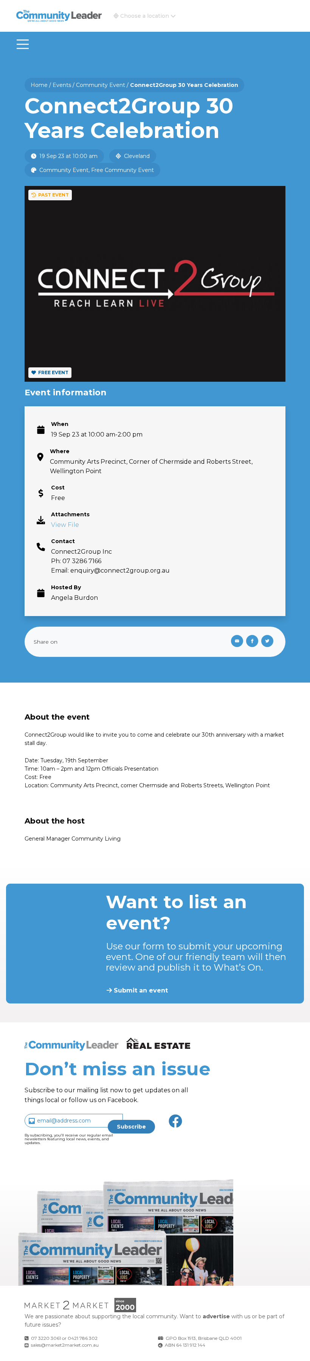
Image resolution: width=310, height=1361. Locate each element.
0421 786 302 (83, 1338)
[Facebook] (253, 642)
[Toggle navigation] (23, 44)
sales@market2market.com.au (65, 1345)
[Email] (235, 642)
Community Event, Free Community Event (96, 170)
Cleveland (136, 156)
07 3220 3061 (46, 1338)
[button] (144, 16)
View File (65, 524)
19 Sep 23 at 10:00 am (68, 156)
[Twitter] (268, 642)
